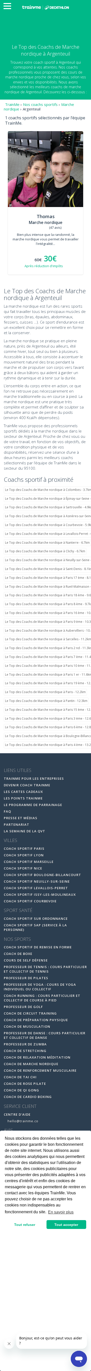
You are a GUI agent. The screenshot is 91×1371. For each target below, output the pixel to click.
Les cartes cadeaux (23, 791)
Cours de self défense (26, 960)
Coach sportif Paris (24, 848)
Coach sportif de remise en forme (38, 947)
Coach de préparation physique (36, 1020)
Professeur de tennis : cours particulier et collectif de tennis (45, 969)
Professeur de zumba (25, 1044)
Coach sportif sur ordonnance (36, 918)
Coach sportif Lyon (24, 855)
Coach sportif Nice (23, 868)
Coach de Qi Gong (21, 1090)
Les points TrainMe (23, 798)
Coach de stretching (25, 1050)
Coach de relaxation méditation (37, 1057)
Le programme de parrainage (33, 805)
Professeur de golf (23, 1006)
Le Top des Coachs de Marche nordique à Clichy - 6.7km (45, 551)
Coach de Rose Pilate (25, 1083)
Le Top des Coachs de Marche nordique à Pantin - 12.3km (46, 701)
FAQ (7, 811)
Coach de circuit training (30, 1013)
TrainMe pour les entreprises (34, 778)
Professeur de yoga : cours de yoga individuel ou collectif (40, 986)
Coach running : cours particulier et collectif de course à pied (42, 997)
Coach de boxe (18, 953)
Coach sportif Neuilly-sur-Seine (37, 881)
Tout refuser (24, 1225)
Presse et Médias (20, 818)
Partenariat (16, 824)
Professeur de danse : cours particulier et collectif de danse (44, 1035)
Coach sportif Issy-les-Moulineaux (40, 894)
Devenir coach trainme (27, 785)
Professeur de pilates (26, 978)
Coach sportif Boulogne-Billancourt (42, 875)
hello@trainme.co (22, 1121)
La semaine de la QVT (24, 831)
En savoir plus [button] (61, 1212)
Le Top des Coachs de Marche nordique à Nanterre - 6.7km (47, 542)
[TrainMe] (45, 7)
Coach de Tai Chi (20, 1077)
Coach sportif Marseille (29, 861)
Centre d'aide (17, 1114)
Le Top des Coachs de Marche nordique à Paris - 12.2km (45, 692)
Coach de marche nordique (31, 1064)
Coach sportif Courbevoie (30, 901)
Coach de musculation (27, 1026)
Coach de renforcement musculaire (40, 1070)
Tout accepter (66, 1225)
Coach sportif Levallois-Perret (36, 888)
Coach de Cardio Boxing (28, 1096)
